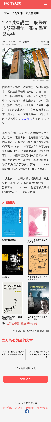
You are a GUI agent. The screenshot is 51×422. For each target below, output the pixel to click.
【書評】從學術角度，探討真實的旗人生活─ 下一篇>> (39, 354)
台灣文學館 (13, 323)
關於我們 (7, 407)
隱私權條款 (42, 407)
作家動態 (18, 13)
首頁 (6, 13)
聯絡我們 (19, 407)
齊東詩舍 (32, 323)
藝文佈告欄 (32, 13)
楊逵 (23, 323)
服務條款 (30, 407)
